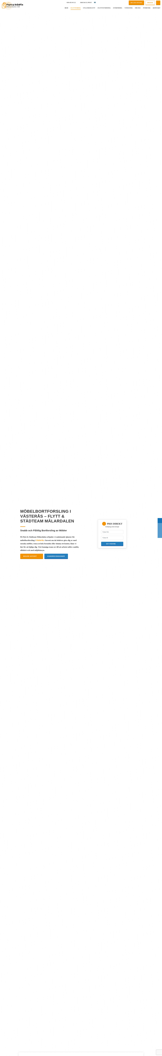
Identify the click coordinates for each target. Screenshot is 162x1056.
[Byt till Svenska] (95, 2)
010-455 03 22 (71, 2)
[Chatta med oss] (158, 3)
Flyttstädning (104, 8)
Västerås (40, 540)
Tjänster (129, 8)
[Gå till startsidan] (12, 5)
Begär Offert (136, 2)
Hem (66, 8)
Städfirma (117, 8)
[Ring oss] (160, 525)
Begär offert (30, 556)
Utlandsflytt (89, 8)
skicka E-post (86, 2)
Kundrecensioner (56, 556)
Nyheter (146, 8)
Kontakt (156, 8)
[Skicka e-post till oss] (160, 530)
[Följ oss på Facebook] (160, 535)
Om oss (138, 8)
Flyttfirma (76, 8)
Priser (150, 2)
